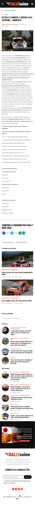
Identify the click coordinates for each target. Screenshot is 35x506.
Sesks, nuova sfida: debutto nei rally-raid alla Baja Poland (22, 416)
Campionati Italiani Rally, (20, 338)
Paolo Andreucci (21, 242)
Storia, (13, 348)
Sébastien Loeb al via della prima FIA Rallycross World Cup (22, 407)
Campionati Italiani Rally (10, 24)
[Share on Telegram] (23, 233)
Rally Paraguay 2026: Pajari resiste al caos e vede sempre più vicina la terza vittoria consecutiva (22, 376)
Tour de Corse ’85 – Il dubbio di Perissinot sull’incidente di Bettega (21, 361)
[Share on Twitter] (12, 233)
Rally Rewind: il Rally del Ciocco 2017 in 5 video (17, 301)
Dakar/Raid (14, 413)
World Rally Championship (19, 328)
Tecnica (19, 348)
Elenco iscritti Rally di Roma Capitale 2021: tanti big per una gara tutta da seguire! (22, 343)
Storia (13, 357)
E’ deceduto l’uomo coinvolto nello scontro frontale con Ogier (21, 332)
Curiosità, (14, 327)
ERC (12, 339)
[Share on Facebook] (3, 233)
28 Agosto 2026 (15, 392)
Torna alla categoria (9, 10)
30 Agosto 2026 (15, 381)
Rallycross (15, 404)
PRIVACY (17, 501)
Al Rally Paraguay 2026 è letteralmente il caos (22, 398)
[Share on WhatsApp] (20, 233)
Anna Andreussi (8, 242)
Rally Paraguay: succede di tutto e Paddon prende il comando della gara (21, 388)
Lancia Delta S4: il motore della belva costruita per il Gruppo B (22, 351)
